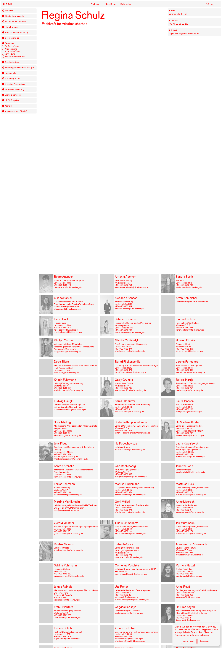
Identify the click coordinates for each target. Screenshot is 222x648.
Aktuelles (9, 10)
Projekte (12, 100)
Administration (12, 62)
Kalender (125, 4)
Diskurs (95, 4)
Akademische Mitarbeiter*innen (13, 50)
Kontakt (8, 106)
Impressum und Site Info (16, 111)
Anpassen (204, 641)
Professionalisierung (14, 89)
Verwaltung (10, 54)
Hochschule (10, 73)
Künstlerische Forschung (17, 32)
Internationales (12, 38)
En (212, 4)
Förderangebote (12, 78)
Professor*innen (12, 46)
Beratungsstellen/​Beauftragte (19, 67)
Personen (9, 43)
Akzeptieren (188, 641)
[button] (3, 10)
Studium (110, 4)
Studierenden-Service (15, 21)
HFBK (8, 4)
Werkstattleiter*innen (15, 56)
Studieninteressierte (14, 16)
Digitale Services (13, 95)
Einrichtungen (11, 27)
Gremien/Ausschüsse (15, 84)
